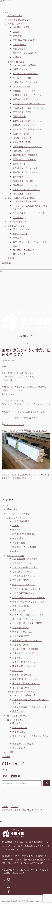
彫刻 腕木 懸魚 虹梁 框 (24, 40)
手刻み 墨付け (19, 44)
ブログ (5, 12)
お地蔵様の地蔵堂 (21, 27)
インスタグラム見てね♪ (19, 19)
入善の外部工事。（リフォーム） (28, 94)
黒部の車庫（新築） (22, 193)
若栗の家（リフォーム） (24, 159)
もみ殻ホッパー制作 (22, 77)
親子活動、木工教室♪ (23, 249)
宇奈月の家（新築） (22, 112)
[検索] (46, 783)
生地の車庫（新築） (22, 142)
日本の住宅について (17, 221)
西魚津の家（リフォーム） (25, 172)
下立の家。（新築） (22, 86)
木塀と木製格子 (20, 48)
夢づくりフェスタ (21, 229)
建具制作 (17, 35)
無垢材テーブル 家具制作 (25, 52)
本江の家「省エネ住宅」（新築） (28, 129)
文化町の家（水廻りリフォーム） (28, 120)
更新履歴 (6, 262)
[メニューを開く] (1, 6)
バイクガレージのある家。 (25, 73)
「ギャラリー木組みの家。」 (26, 201)
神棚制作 (17, 57)
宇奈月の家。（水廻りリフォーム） (29, 107)
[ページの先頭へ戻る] (1, 822)
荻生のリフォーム (21, 163)
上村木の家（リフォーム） (25, 81)
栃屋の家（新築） (21, 133)
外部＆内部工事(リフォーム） (27, 99)
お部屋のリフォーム (22, 69)
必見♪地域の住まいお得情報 (21, 198)
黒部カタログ (19, 253)
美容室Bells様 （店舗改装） (26, 155)
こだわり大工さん (15, 23)
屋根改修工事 (19, 116)
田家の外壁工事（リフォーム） (27, 146)
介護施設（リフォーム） (24, 90)
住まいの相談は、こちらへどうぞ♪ (30, 213)
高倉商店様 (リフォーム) (25, 185)
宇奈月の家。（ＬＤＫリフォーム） (29, 103)
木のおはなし (19, 237)
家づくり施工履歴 (16, 61)
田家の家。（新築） (22, 150)
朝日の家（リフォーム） (24, 124)
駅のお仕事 (18, 176)
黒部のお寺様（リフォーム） (26, 189)
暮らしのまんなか (16, 225)
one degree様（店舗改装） (26, 64)
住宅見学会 (18, 217)
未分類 (10, 258)
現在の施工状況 (14, 15)
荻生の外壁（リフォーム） (25, 167)
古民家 (16, 31)
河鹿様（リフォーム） (23, 137)
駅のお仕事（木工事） (23, 180)
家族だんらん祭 (20, 233)
